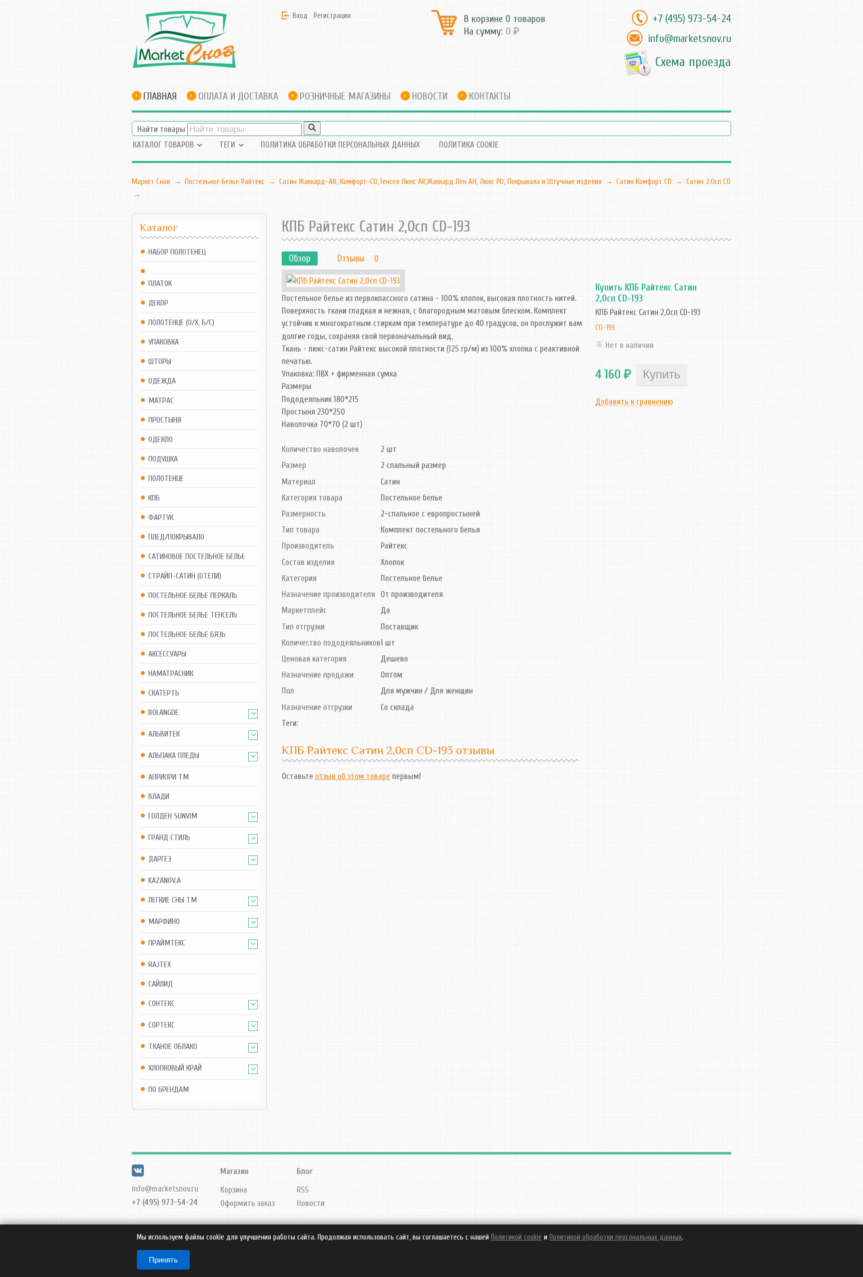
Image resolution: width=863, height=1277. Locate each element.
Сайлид (160, 984)
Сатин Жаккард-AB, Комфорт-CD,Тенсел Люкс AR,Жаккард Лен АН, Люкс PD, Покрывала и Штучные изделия (440, 181)
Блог (305, 1171)
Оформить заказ (247, 1203)
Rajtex (159, 964)
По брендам (168, 1090)
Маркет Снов (151, 181)
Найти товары (161, 129)
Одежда (162, 381)
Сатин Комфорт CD (644, 181)
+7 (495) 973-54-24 (692, 18)
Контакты (489, 96)
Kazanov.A (164, 880)
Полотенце (166, 478)
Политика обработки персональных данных (340, 145)
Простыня (164, 420)
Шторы (159, 362)
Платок (160, 284)
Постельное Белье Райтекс (225, 181)
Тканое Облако (172, 1046)
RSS (303, 1189)
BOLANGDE (163, 712)
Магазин (234, 1171)
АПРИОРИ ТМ (168, 777)
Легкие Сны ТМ (172, 900)
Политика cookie (468, 145)
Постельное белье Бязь (187, 634)
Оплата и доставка (238, 96)
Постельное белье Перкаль (192, 596)
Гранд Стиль (169, 838)
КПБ (154, 498)
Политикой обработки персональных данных (615, 1237)
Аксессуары (167, 654)
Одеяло (160, 440)
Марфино (164, 922)
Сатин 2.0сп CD (708, 181)
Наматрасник (170, 674)
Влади (158, 796)
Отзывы (351, 258)
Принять (163, 1260)
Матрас (161, 400)
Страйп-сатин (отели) (184, 576)
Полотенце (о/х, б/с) (181, 322)
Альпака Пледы (173, 756)
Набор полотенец (177, 252)
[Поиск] (312, 128)
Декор (158, 303)
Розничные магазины (345, 96)
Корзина (233, 1189)
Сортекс (161, 1025)
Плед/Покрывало (176, 537)
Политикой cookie (516, 1237)
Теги (227, 145)
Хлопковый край (175, 1068)
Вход (300, 15)
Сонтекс (161, 1004)
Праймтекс (166, 943)
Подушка (163, 459)
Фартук (160, 518)
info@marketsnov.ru (689, 38)
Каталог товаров (163, 145)
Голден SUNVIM (172, 816)
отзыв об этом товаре (352, 776)
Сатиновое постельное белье (196, 556)
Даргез (159, 859)
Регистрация (332, 15)
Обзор (300, 258)
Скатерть (163, 693)
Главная (160, 96)
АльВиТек (164, 734)
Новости (429, 96)
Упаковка (163, 342)
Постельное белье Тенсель (192, 615)
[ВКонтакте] (138, 1173)
